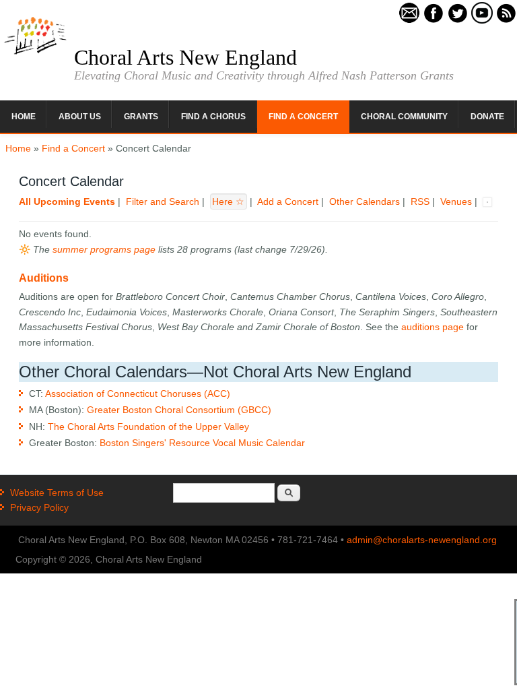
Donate (487, 116)
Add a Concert (287, 201)
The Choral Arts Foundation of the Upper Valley (148, 426)
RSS (420, 201)
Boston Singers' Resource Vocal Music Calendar (202, 442)
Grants (141, 116)
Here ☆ (228, 201)
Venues (456, 201)
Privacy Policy (39, 507)
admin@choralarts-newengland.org (422, 539)
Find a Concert (303, 116)
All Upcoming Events (67, 201)
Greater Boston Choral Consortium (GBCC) (179, 409)
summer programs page (104, 249)
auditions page (432, 326)
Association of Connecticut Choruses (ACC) (137, 393)
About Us (80, 116)
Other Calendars (364, 201)
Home (23, 116)
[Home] (35, 53)
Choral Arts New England (185, 57)
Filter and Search (162, 201)
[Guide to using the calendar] (487, 201)
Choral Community (404, 116)
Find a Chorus (213, 116)
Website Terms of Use (57, 492)
